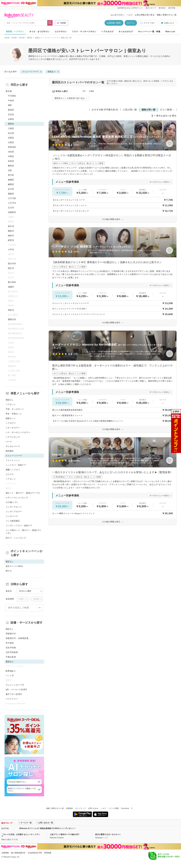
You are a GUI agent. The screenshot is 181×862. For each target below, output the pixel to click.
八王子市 (12, 203)
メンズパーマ (12, 516)
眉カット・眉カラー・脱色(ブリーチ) (23, 493)
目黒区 (11, 138)
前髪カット (11, 418)
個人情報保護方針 (18, 853)
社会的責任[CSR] (35, 853)
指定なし (10, 400)
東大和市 (12, 282)
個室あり (38, 38)
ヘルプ (130, 15)
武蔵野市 (12, 212)
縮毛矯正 (10, 451)
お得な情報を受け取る (145, 15)
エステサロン (61, 31)
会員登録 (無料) (114, 23)
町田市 (11, 240)
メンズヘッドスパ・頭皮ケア (19, 525)
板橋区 (11, 180)
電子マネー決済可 (14, 694)
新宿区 (11, 110)
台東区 (11, 119)
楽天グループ (151, 8)
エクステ (10, 474)
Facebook (125, 808)
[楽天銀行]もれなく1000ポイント (130, 8)
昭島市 (11, 231)
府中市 (11, 226)
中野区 (11, 156)
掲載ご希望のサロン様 (166, 15)
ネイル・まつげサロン (39, 31)
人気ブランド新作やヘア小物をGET (64, 834)
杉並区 (11, 161)
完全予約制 (11, 647)
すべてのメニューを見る (159, 182)
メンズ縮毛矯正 (13, 521)
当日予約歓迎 (12, 652)
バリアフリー (12, 699)
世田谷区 (12, 147)
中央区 (11, 100)
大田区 (11, 142)
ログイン (131, 23)
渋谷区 (11, 152)
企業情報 (5, 853)
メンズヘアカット (14, 507)
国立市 (11, 268)
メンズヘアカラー (14, 511)
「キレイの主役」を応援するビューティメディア (20, 835)
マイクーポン (149, 23)
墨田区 (29, 38)
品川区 (11, 133)
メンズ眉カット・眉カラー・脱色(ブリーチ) (23, 531)
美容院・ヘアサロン (15, 31)
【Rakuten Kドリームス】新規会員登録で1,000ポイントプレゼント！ (47, 828)
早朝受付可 (11, 633)
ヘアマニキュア (13, 437)
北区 (10, 170)
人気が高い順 (130, 109)
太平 (84, 91)
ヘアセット (11, 479)
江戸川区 (12, 198)
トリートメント (13, 460)
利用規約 (69, 808)
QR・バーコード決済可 (16, 689)
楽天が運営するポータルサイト (108, 834)
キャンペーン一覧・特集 (149, 31)
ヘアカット (11, 404)
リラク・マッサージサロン (84, 31)
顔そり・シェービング (16, 538)
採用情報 (47, 853)
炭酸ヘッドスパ (13, 469)
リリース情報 (113, 808)
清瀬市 (11, 287)
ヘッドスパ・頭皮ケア (16, 465)
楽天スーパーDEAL (14, 566)
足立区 (11, 189)
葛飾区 (11, 194)
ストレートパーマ (51, 38)
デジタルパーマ (13, 446)
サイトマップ (80, 808)
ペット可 (10, 675)
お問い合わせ (93, 808)
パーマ (9, 442)
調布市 (11, 235)
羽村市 (11, 310)
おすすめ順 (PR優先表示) (105, 109)
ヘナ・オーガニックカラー (18, 432)
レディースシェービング (17, 497)
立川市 (11, 208)
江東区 (11, 128)
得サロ (9, 571)
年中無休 (10, 643)
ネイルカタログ (126, 31)
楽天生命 (162, 8)
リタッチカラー (13, 428)
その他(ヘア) (11, 502)
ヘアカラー (11, 423)
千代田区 (12, 96)
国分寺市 (12, 263)
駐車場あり (11, 671)
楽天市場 (171, 8)
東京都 (22, 38)
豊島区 (11, 166)
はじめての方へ (118, 15)
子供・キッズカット (15, 409)
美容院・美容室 (11, 38)
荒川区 (11, 175)
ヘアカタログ (107, 31)
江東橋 (91, 91)
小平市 (11, 249)
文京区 (11, 114)
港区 (10, 105)
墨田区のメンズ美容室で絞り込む (69, 98)
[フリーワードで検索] (50, 23)
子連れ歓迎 (11, 657)
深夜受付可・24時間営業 (17, 638)
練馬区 (11, 184)
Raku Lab (170, 31)
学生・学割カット (14, 414)
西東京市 (12, 319)
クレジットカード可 (15, 685)
